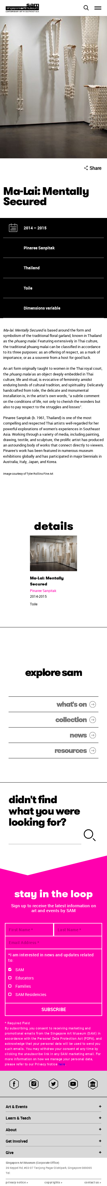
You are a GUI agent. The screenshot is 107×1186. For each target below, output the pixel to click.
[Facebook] (14, 1083)
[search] (89, 835)
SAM (19, 969)
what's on (71, 704)
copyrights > (53, 1182)
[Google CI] (93, 1083)
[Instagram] (34, 1083)
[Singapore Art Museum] (30, 8)
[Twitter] (53, 1083)
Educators (24, 978)
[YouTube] (73, 1083)
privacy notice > (17, 1182)
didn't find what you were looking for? (44, 811)
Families (23, 986)
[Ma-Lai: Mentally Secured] (53, 553)
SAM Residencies (30, 994)
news (78, 735)
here (61, 1064)
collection (70, 720)
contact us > (92, 1182)
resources (70, 750)
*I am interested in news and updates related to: (51, 957)
